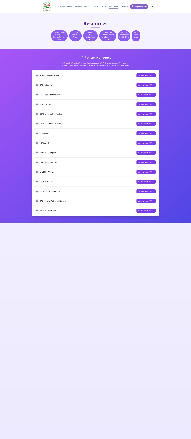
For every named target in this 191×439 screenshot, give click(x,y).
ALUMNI (78, 6)
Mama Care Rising (136, 34)
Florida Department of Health (75, 34)
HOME (62, 6)
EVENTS (97, 6)
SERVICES (87, 6)
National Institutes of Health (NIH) (124, 34)
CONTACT (124, 6)
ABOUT (70, 6)
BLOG (104, 6)
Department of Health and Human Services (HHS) (59, 36)
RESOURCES (113, 6)
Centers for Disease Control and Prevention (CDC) (108, 36)
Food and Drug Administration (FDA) (90, 36)
